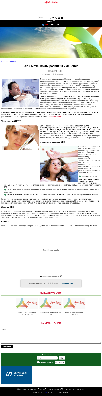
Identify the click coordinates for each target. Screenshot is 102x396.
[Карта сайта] (56, 18)
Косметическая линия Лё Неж (50, 313)
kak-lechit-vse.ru (55, 116)
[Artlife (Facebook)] (62, 18)
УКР (52, 24)
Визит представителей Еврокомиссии (27, 313)
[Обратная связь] (53, 18)
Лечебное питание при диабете (74, 313)
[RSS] (59, 18)
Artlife (45, 392)
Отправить (7, 346)
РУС (47, 24)
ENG (57, 24)
